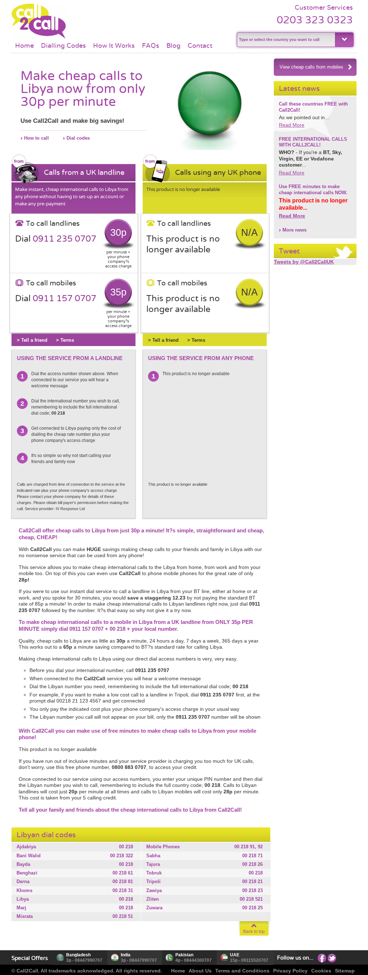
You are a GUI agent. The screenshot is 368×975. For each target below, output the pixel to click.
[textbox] (285, 39)
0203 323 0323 (315, 20)
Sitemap (345, 971)
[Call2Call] (39, 38)
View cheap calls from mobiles (311, 67)
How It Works (114, 46)
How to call (36, 138)
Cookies (321, 971)
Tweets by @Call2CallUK (304, 262)
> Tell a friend (32, 340)
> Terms (65, 340)
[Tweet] (332, 958)
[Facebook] (322, 958)
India (125, 954)
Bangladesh (78, 954)
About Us (200, 971)
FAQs (150, 46)
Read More (291, 125)
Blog (173, 46)
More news (294, 230)
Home (24, 46)
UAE (234, 954)
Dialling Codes (63, 46)
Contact (200, 46)
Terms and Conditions (242, 971)
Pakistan (184, 954)
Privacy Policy (290, 971)
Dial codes (78, 138)
